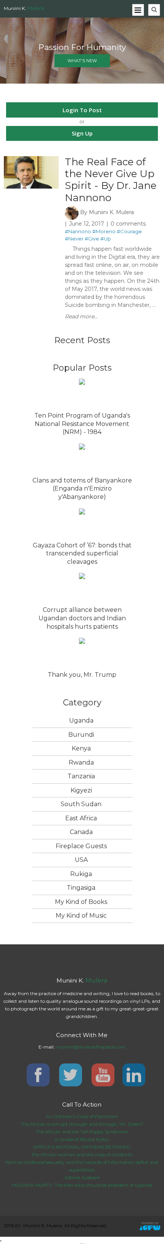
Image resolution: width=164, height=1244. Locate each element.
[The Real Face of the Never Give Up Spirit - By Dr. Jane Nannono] (31, 160)
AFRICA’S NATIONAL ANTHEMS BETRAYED (81, 1147)
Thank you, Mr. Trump (82, 674)
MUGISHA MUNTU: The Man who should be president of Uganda (82, 1185)
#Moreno (104, 231)
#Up (105, 239)
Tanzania (81, 776)
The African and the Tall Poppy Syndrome (82, 1131)
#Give (92, 239)
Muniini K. (24, 8)
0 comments (128, 223)
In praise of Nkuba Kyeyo (82, 1139)
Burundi (81, 734)
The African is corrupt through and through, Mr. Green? (82, 1124)
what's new (82, 60)
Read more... (81, 316)
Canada (81, 832)
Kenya (81, 748)
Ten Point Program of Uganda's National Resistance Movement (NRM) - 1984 (82, 424)
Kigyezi (81, 790)
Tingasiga (81, 887)
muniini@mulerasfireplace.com (90, 1047)
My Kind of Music (81, 915)
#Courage (129, 231)
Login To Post (82, 110)
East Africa (81, 818)
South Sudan (81, 804)
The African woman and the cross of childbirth (82, 1154)
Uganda (81, 720)
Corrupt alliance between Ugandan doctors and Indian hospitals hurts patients (82, 618)
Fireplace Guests (81, 846)
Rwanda (81, 762)
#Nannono (78, 231)
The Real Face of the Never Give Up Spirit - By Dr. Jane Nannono (110, 180)
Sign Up (82, 133)
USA (81, 859)
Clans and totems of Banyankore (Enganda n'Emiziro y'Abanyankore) (82, 488)
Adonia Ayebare (82, 1177)
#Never (74, 239)
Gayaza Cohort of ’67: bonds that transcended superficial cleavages (82, 553)
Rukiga (81, 874)
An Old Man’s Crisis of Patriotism (82, 1116)
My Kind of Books (81, 901)
